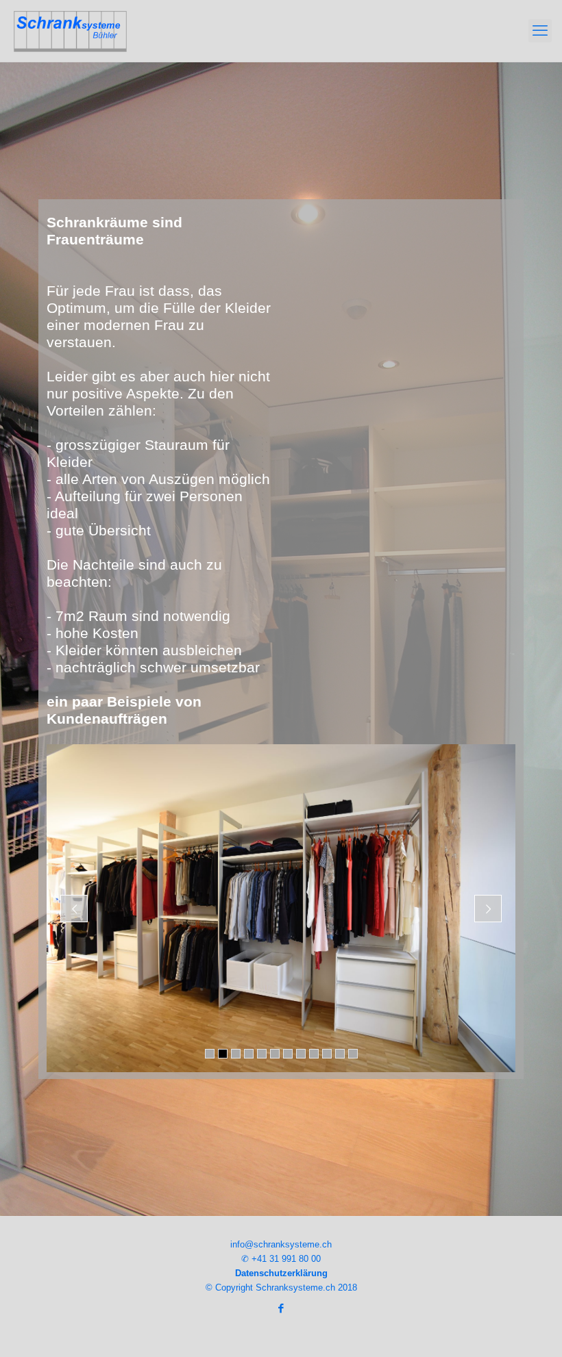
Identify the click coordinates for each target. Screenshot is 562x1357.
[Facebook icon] (281, 1308)
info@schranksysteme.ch (281, 1244)
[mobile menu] (540, 30)
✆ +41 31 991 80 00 (281, 1259)
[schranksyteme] (71, 31)
